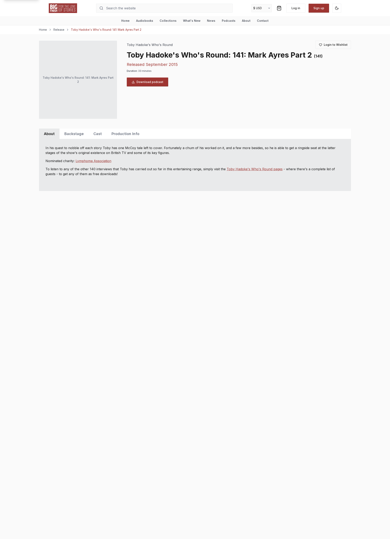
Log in (295, 8)
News (211, 20)
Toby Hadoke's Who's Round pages (255, 169)
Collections (168, 20)
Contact (263, 20)
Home (125, 20)
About (246, 20)
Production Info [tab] (125, 134)
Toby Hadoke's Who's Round (150, 45)
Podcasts (228, 20)
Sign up (318, 8)
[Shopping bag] (279, 8)
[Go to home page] (63, 8)
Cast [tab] (97, 134)
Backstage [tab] (74, 134)
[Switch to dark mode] (336, 8)
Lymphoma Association (93, 161)
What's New (191, 20)
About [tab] (49, 134)
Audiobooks (144, 20)
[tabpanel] (195, 165)
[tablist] (195, 134)
